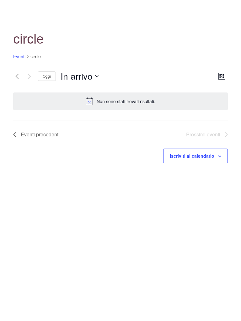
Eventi (19, 56)
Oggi (47, 76)
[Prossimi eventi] (29, 76)
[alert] (120, 101)
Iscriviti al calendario (192, 156)
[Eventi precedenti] (17, 76)
